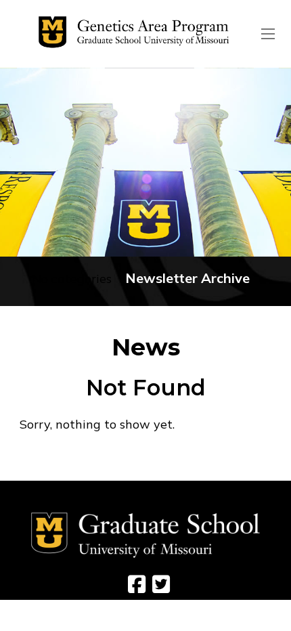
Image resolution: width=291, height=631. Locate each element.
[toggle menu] (267, 33)
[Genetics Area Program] (130, 34)
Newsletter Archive (187, 277)
